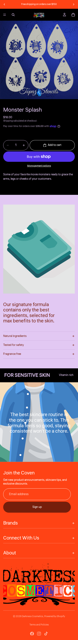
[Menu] (4, 14)
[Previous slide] (4, 4)
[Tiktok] (46, 633)
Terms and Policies (39, 624)
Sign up (37, 507)
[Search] (13, 14)
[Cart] (73, 14)
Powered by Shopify (54, 616)
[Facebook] (32, 633)
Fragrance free (12, 354)
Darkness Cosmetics (32, 616)
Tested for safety (13, 345)
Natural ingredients (15, 336)
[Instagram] (39, 633)
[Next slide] (73, 4)
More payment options (39, 166)
